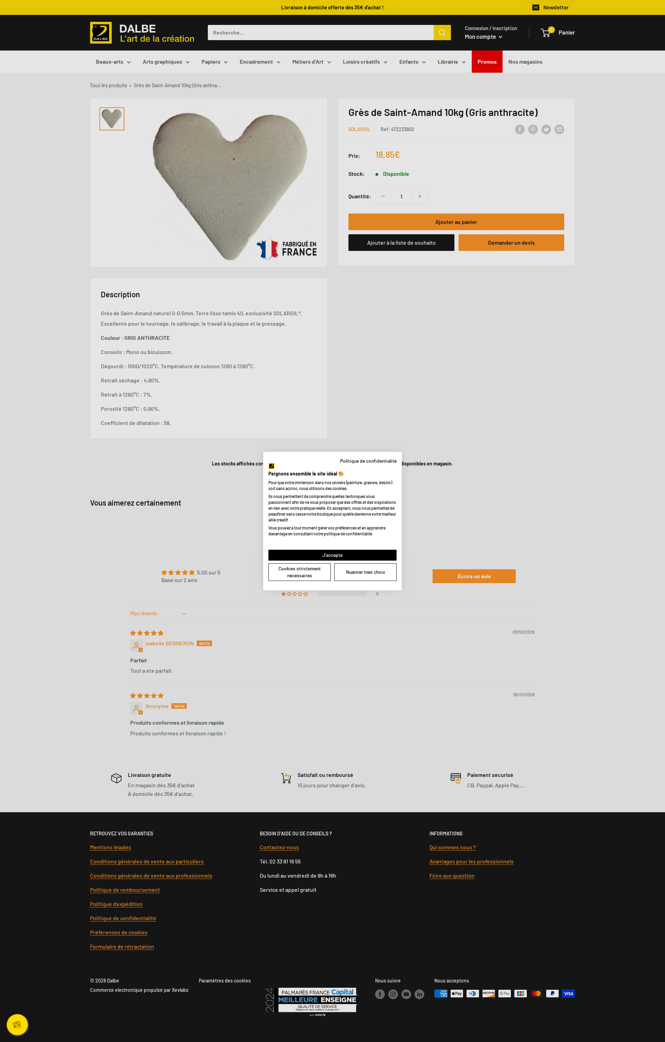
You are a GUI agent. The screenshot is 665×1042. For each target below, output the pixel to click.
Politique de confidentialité (368, 460)
